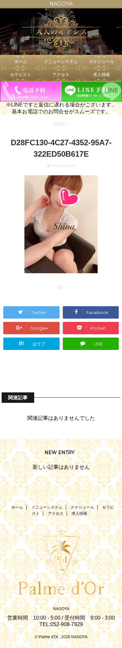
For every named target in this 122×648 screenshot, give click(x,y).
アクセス (60, 74)
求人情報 (101, 74)
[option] (61, 31)
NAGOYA (61, 609)
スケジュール (101, 61)
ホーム (20, 61)
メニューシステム (61, 61)
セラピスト (20, 74)
